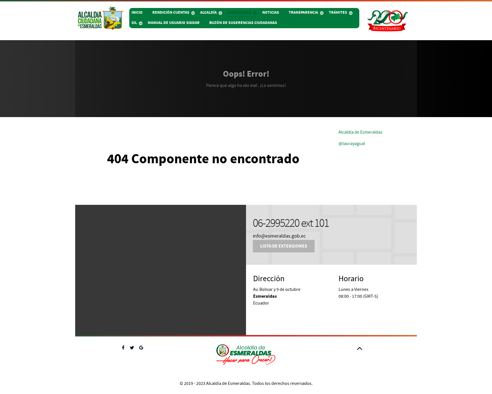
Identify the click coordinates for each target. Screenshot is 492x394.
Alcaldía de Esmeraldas (360, 132)
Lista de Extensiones (283, 246)
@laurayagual (352, 143)
